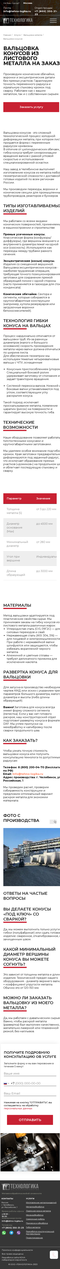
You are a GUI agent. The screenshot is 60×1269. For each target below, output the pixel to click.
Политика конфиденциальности (17, 1250)
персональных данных (18, 1108)
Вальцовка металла (33, 35)
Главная (7, 35)
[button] (31, 107)
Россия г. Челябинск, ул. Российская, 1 (9, 1204)
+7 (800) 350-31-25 (13, 1227)
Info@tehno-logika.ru (17, 11)
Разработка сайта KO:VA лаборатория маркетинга (14, 1258)
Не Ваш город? (11, 3)
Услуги (17, 35)
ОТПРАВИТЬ (30, 1120)
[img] (18, 21)
